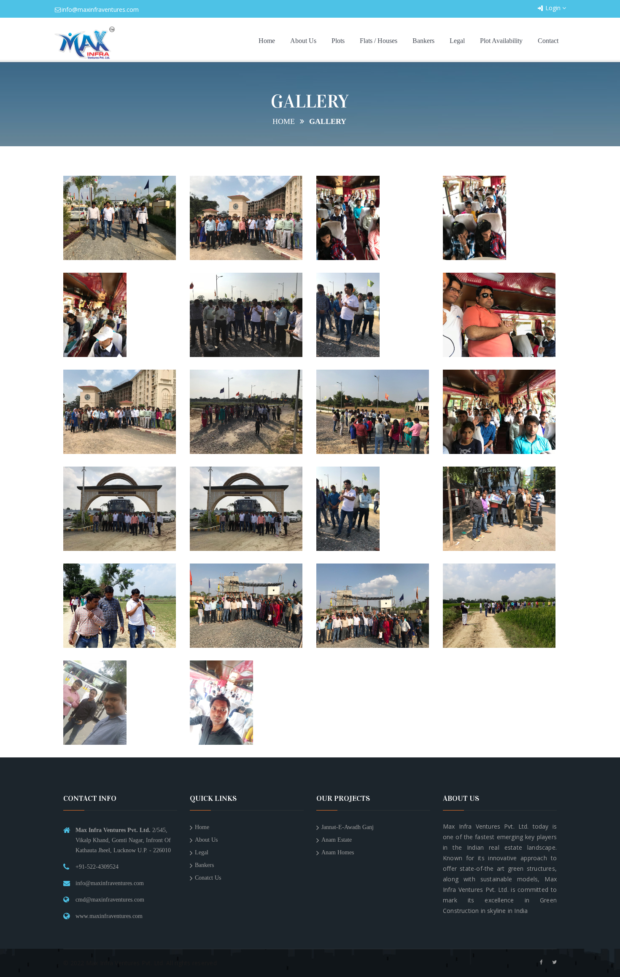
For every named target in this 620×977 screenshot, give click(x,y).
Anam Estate (336, 840)
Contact (548, 40)
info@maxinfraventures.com (100, 9)
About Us (303, 40)
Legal (457, 40)
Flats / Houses (378, 40)
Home (267, 40)
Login (553, 8)
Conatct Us (208, 878)
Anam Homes (337, 852)
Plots (338, 40)
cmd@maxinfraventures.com (109, 899)
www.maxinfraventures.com (109, 916)
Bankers (423, 40)
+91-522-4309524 (97, 867)
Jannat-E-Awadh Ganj (347, 827)
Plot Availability (501, 40)
